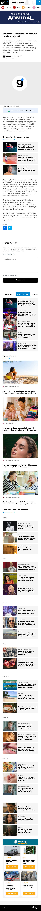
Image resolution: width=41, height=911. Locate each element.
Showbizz (27, 7)
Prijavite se (20, 280)
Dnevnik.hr (8, 7)
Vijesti (18, 7)
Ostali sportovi (18, 2)
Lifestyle (38, 7)
